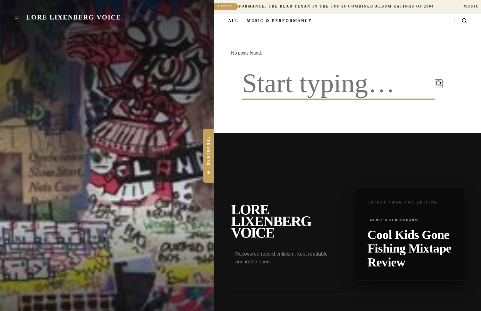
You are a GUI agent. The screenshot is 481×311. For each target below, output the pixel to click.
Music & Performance (279, 21)
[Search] (464, 20)
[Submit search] (439, 83)
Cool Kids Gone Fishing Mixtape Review (409, 248)
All (233, 21)
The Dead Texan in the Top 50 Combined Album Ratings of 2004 (276, 6)
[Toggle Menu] (17, 17)
